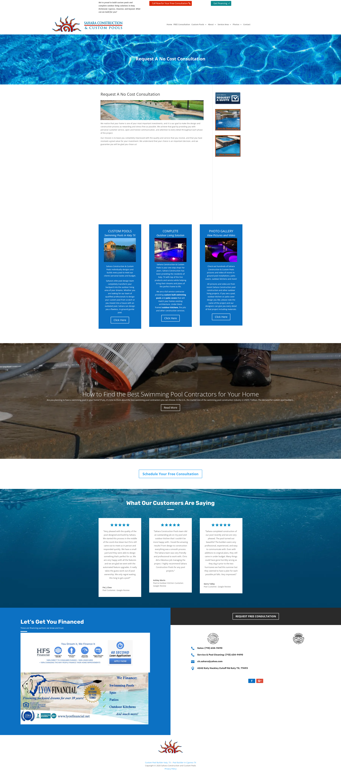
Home (169, 24)
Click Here (120, 320)
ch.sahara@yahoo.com (210, 661)
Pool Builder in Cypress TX (184, 762)
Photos (236, 24)
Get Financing (220, 3)
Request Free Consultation (256, 616)
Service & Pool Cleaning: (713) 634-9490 (220, 654)
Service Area (223, 24)
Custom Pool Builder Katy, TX (158, 762)
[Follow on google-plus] (259, 681)
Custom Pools (197, 24)
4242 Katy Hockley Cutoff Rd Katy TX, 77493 (222, 668)
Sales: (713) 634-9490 (209, 648)
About (211, 24)
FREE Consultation (181, 24)
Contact (246, 24)
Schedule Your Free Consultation (170, 473)
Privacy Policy (170, 768)
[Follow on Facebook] (251, 681)
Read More (170, 407)
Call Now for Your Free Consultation (170, 3)
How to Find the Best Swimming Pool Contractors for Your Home (170, 394)
